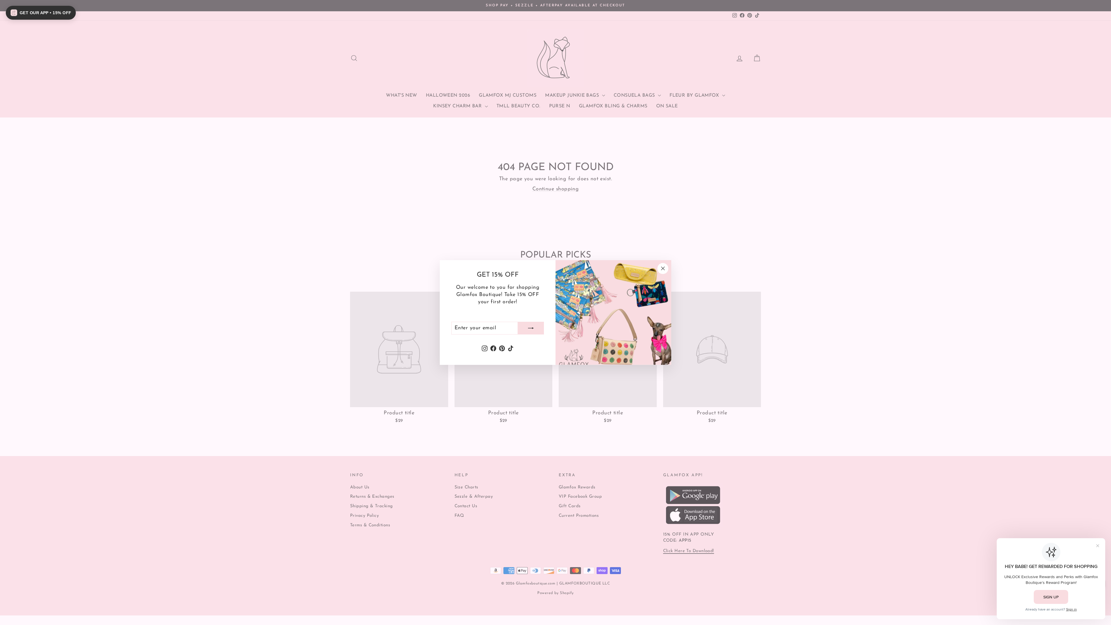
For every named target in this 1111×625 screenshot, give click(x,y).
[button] (41, 13)
